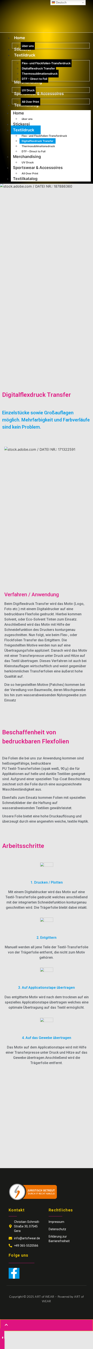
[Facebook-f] (14, 1273)
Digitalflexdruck (46, 564)
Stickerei (21, 124)
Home (18, 113)
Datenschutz (57, 1229)
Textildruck (23, 130)
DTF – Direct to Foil (33, 151)
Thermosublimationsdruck (38, 146)
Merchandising (27, 156)
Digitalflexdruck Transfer (37, 141)
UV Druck (28, 162)
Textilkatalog (25, 178)
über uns (27, 119)
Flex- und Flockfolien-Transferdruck (44, 135)
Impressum (56, 1222)
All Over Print (30, 173)
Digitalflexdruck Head (26, 326)
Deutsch (60, 2)
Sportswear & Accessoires (38, 167)
